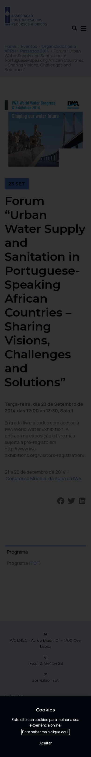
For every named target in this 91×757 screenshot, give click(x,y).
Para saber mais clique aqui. (45, 731)
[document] (45, 378)
